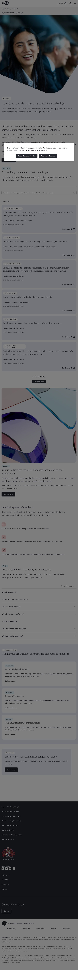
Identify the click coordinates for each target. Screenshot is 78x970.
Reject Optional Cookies (27, 156)
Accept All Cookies (48, 156)
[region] (39, 152)
